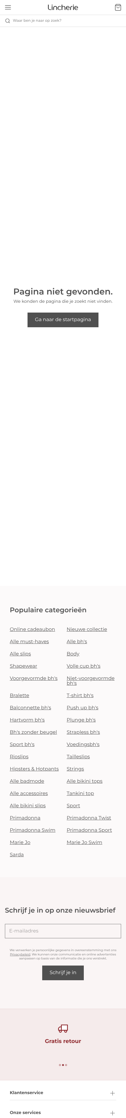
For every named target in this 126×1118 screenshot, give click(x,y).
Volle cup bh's (83, 666)
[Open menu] (8, 7)
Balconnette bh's (30, 708)
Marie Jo (20, 843)
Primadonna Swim (32, 830)
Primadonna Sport (89, 830)
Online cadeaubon (32, 629)
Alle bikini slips (28, 806)
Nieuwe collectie (87, 629)
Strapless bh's (83, 732)
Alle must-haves (29, 642)
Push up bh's (82, 708)
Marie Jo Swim (84, 843)
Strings (75, 769)
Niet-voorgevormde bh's (91, 681)
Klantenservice (26, 1092)
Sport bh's (22, 745)
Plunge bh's (81, 720)
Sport (73, 806)
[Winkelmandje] (118, 7)
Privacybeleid (20, 954)
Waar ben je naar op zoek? (37, 20)
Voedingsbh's (83, 745)
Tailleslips (78, 757)
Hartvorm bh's (27, 720)
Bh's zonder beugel (33, 732)
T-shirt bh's (80, 696)
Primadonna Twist (89, 818)
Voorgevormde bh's (33, 678)
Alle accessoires (29, 794)
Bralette (19, 696)
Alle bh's (77, 642)
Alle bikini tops (84, 781)
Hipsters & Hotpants (34, 769)
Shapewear (23, 666)
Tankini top (80, 794)
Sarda (17, 855)
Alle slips (20, 654)
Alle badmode (27, 781)
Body (73, 654)
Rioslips (19, 757)
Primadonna (25, 818)
